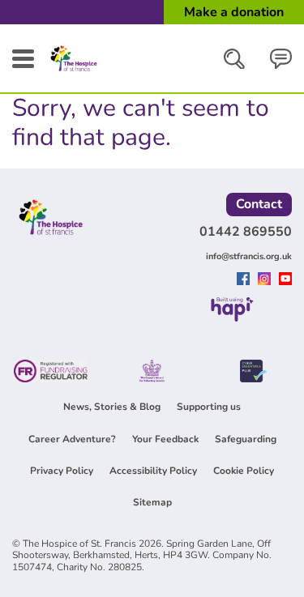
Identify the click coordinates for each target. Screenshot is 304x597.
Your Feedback (165, 439)
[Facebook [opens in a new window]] (245, 280)
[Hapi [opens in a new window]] (232, 316)
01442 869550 (245, 232)
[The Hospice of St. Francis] (73, 71)
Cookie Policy (243, 470)
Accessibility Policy (153, 470)
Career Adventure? (72, 439)
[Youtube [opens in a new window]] (285, 280)
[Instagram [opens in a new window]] (266, 280)
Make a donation (234, 12)
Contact (259, 204)
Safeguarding (245, 439)
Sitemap (152, 502)
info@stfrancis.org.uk (249, 256)
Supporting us (209, 406)
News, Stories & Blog (112, 406)
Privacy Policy (61, 470)
